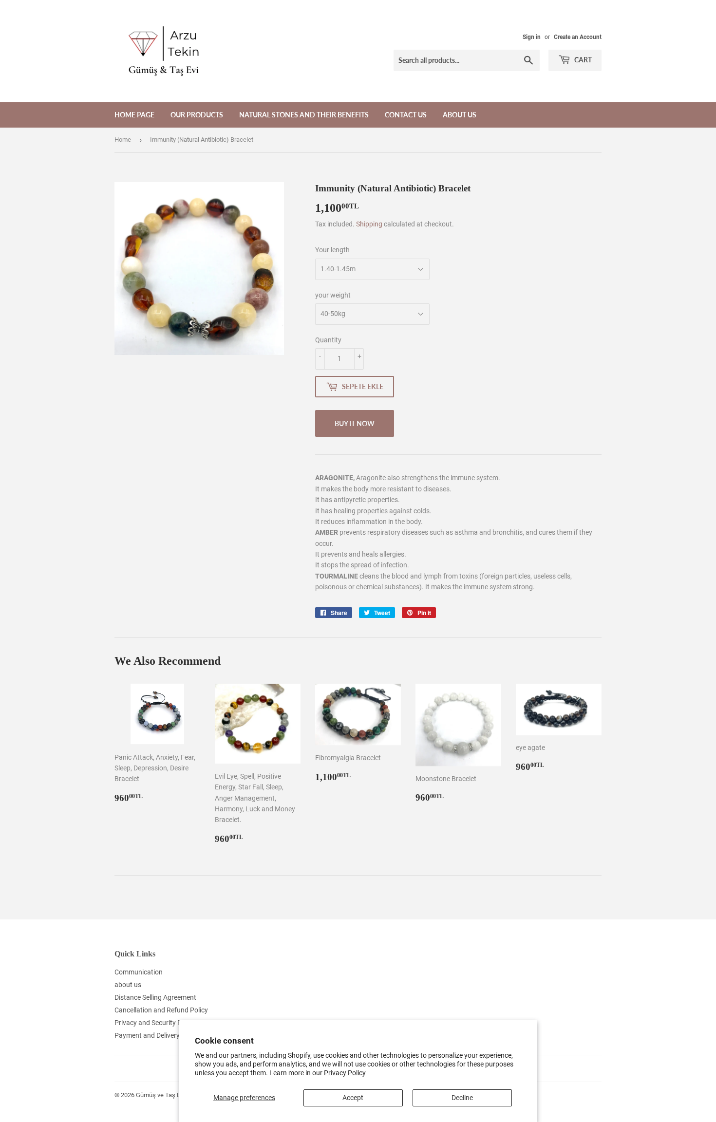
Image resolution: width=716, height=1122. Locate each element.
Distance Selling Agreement (155, 997)
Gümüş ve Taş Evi (160, 1095)
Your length (332, 250)
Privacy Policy (345, 1073)
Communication (138, 972)
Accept (352, 1098)
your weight (333, 295)
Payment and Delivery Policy (156, 1035)
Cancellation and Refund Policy (161, 1010)
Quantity (328, 340)
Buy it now (355, 423)
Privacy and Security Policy (154, 1023)
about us (459, 115)
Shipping (369, 224)
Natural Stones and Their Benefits (304, 115)
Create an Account (578, 37)
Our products (196, 115)
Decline (462, 1098)
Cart (582, 60)
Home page (134, 115)
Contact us (406, 115)
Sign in (532, 37)
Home (122, 139)
